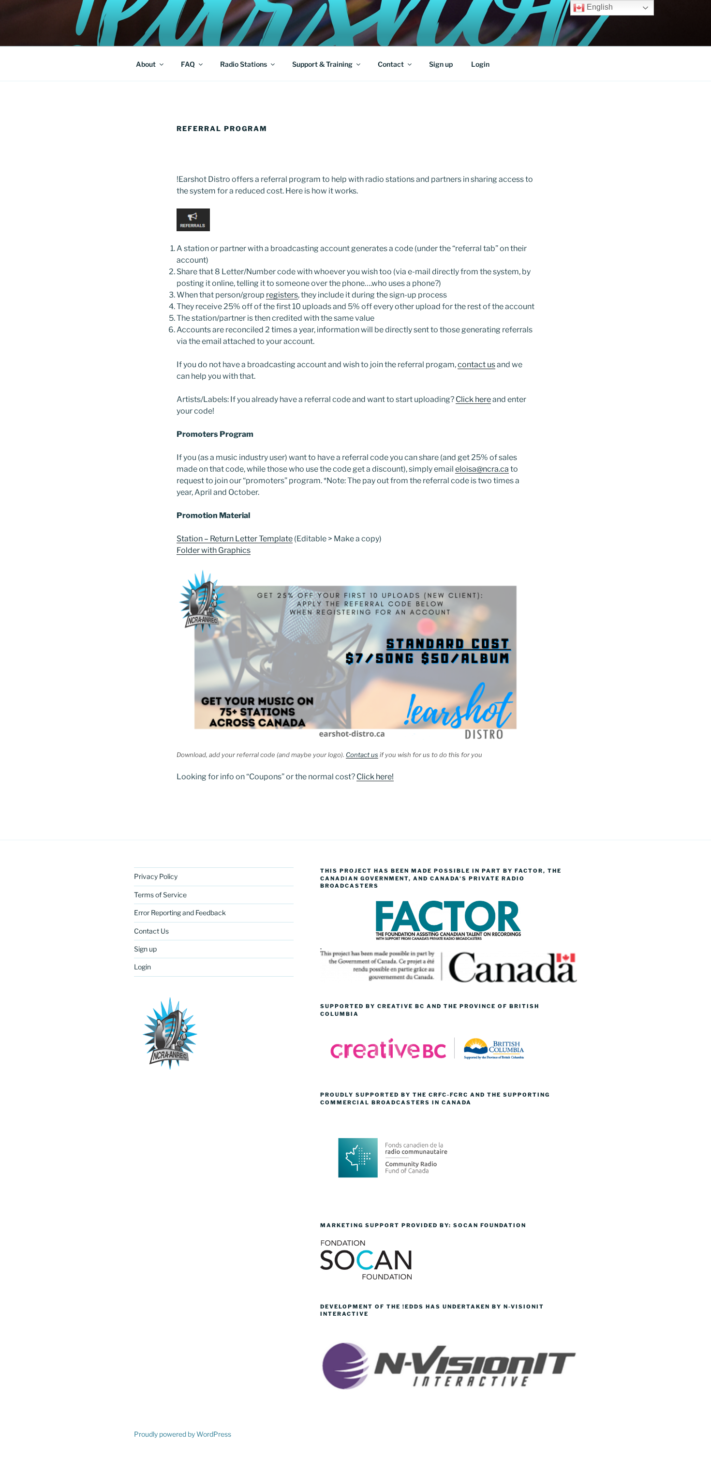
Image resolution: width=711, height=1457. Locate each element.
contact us (476, 364)
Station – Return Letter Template (235, 538)
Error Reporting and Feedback (180, 912)
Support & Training (322, 64)
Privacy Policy (156, 876)
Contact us (362, 754)
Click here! (375, 776)
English (599, 7)
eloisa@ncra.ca (482, 469)
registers (282, 294)
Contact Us (151, 931)
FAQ (188, 64)
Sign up (441, 64)
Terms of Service (160, 895)
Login (480, 64)
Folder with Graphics (214, 550)
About (146, 64)
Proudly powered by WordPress (182, 1434)
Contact (391, 64)
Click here (473, 399)
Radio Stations (243, 64)
